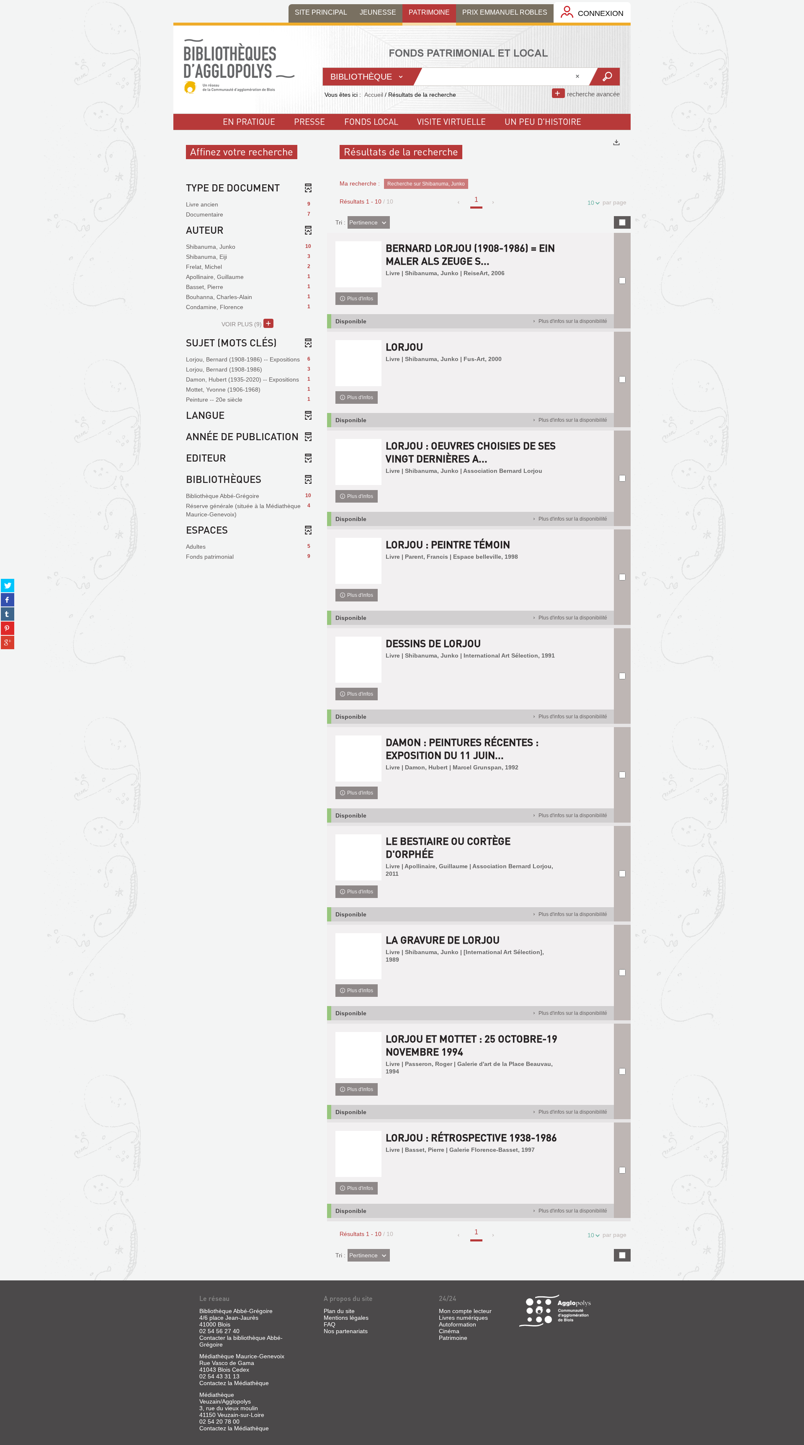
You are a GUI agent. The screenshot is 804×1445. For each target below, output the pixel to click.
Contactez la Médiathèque (234, 1383)
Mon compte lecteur (465, 1311)
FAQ (329, 1324)
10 (591, 202)
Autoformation (457, 1324)
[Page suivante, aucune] (493, 202)
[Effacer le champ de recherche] (578, 76)
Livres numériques (463, 1317)
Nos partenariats (346, 1331)
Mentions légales (346, 1317)
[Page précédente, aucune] (459, 202)
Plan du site (339, 1311)
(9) (242, 324)
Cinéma (449, 1331)
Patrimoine (453, 1337)
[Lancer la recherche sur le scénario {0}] (604, 76)
